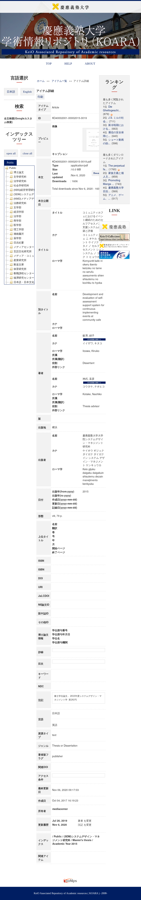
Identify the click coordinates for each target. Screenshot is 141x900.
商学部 (17, 220)
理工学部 (19, 229)
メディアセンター (24, 247)
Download (98, 173)
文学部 (17, 207)
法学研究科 (20, 181)
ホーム (41, 81)
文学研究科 (20, 176)
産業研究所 (20, 260)
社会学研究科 (21, 185)
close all (27, 153)
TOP (49, 63)
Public (10, 162)
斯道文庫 (19, 264)
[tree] (19, 225)
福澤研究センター (24, 277)
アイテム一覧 (59, 81)
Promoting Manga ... (111, 182)
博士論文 (19, 172)
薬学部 (17, 238)
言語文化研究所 (23, 251)
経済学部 (19, 211)
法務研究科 (20, 203)
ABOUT (90, 63)
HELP (68, 63)
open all (11, 153)
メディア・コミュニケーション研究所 (35, 255)
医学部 (17, 225)
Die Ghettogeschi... (112, 108)
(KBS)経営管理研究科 (26, 189)
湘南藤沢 (19, 233)
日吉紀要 (19, 242)
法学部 (17, 216)
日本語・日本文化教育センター (32, 282)
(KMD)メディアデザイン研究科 (31, 198)
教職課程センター (24, 273)
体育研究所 (20, 268)
